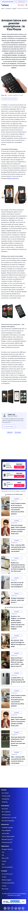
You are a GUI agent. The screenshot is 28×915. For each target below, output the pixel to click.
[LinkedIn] (19, 908)
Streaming (4, 802)
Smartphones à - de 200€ (9, 817)
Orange (4, 861)
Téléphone (9, 432)
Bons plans (5, 808)
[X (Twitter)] (8, 908)
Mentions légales (6, 880)
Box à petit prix (6, 811)
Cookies (4, 886)
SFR (3, 855)
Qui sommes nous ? (7, 874)
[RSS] (23, 908)
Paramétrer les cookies (14, 895)
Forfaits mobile (6, 796)
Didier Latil (4, 95)
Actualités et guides (7, 827)
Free (3, 852)
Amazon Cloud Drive (12, 178)
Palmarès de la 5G (7, 842)
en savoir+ (23, 491)
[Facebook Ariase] (12, 908)
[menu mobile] (26, 5)
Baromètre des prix (7, 839)
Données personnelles (8, 883)
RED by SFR (5, 858)
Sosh (3, 864)
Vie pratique (18, 432)
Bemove (23, 893)
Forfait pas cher (6, 814)
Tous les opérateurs (7, 867)
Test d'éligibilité (6, 830)
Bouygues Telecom (7, 849)
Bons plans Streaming (8, 820)
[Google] (5, 908)
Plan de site (5, 889)
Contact (4, 877)
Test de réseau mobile (8, 836)
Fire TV (24, 132)
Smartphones (5, 799)
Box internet (5, 793)
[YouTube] (15, 908)
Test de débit (5, 833)
